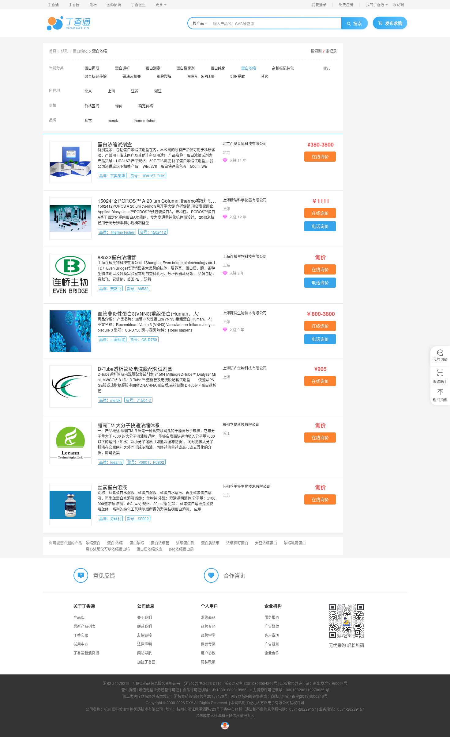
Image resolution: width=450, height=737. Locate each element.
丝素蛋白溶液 (112, 487)
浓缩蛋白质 (185, 542)
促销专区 (208, 644)
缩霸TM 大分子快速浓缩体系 (129, 425)
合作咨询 (234, 575)
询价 (118, 105)
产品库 (78, 617)
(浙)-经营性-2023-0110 (203, 683)
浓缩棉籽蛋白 (237, 542)
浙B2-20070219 (116, 683)
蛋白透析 (122, 68)
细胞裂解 (164, 76)
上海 (111, 91)
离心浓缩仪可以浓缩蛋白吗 (108, 548)
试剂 (64, 50)
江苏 (134, 91)
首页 (52, 50)
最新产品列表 (84, 626)
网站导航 (144, 652)
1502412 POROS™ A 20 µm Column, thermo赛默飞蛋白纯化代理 (169, 200)
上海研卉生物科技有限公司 (245, 367)
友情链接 (144, 635)
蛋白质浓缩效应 (149, 548)
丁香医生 (138, 4)
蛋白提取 (91, 68)
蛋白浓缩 (99, 50)
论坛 (93, 4)
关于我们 (144, 617)
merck (113, 120)
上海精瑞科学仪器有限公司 (245, 199)
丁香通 (53, 4)
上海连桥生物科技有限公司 (245, 256)
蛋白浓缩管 (160, 542)
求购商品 (208, 617)
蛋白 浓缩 (115, 542)
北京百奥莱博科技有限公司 (245, 143)
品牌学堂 (208, 635)
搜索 (357, 23)
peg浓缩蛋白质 (181, 548)
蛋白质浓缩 (210, 542)
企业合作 (271, 652)
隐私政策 (208, 661)
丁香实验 (80, 635)
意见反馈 (104, 575)
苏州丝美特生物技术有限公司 (246, 486)
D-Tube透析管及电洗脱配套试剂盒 (135, 368)
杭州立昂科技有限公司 (241, 424)
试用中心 (80, 644)
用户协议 (208, 652)
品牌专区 (208, 626)
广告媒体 (271, 626)
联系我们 (144, 626)
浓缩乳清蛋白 (295, 542)
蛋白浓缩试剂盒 (115, 144)
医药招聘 (114, 4)
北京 (88, 91)
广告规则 (271, 644)
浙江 (158, 91)
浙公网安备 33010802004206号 (250, 683)
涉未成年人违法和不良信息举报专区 (225, 715)
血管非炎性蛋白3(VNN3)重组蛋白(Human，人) (149, 313)
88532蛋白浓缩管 (117, 257)
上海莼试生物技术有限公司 (245, 312)
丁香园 (74, 4)
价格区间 (91, 105)
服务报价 (271, 617)
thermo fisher (145, 120)
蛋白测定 (153, 68)
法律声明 (144, 644)
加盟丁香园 (146, 661)
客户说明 (271, 635)
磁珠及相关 (131, 76)
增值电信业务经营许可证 (159, 689)
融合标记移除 (95, 76)
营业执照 (128, 689)
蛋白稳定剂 (185, 68)
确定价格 (145, 105)
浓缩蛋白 (93, 542)
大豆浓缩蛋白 (266, 542)
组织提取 (237, 76)
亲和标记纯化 (283, 68)
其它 (264, 76)
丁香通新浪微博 (86, 652)
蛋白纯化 (80, 50)
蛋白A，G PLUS (200, 76)
